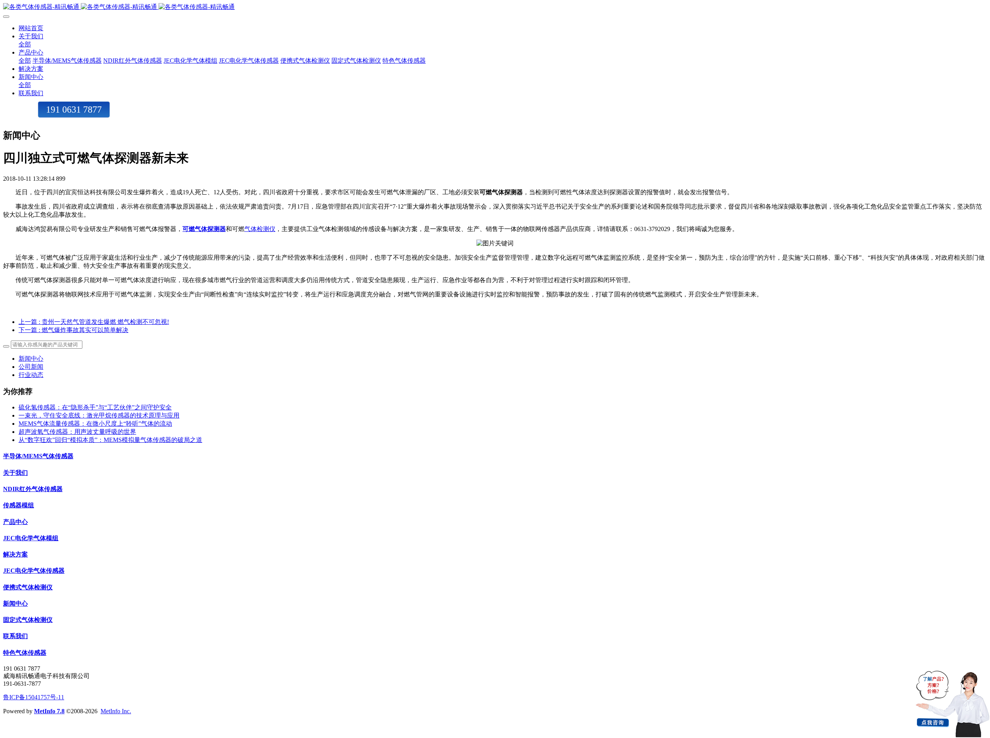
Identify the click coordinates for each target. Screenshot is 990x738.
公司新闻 (31, 366)
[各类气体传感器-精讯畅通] (495, 7)
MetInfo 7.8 (49, 711)
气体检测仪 (259, 229)
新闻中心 (31, 358)
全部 (25, 44)
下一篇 (73, 330)
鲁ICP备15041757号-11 (33, 697)
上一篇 (94, 321)
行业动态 (31, 375)
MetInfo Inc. (116, 711)
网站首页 (31, 28)
